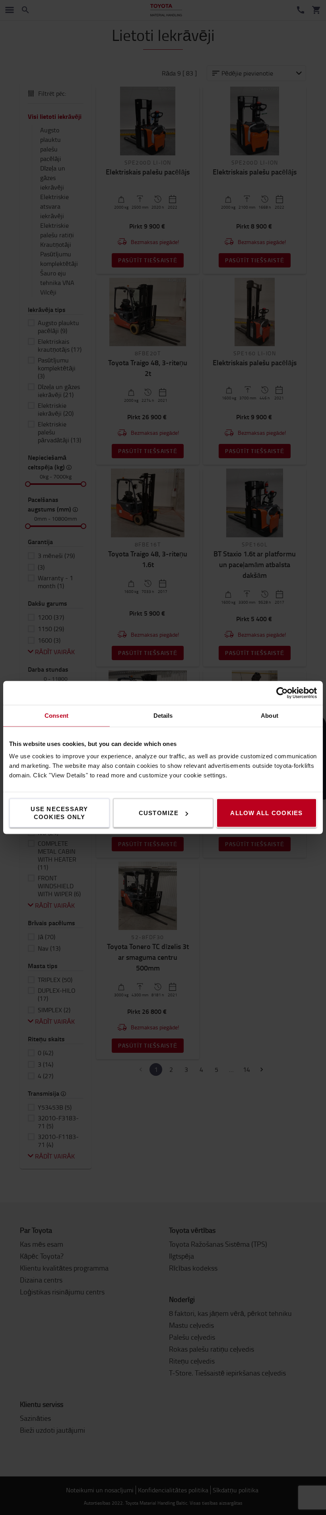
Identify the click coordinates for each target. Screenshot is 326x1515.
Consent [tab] (56, 715)
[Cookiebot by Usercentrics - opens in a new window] (282, 693)
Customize (159, 813)
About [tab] (269, 715)
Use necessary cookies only (59, 813)
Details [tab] (163, 715)
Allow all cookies (266, 813)
